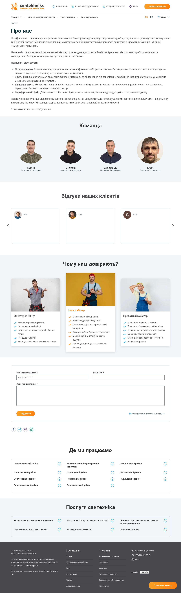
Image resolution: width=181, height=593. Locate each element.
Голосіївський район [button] (25, 472)
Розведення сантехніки (108, 574)
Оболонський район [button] (24, 478)
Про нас (69, 580)
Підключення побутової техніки (111, 580)
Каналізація (103, 562)
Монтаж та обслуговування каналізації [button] (87, 520)
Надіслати (26, 413)
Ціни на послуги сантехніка (41, 17)
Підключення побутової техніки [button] (30, 529)
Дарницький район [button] (77, 472)
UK (146, 17)
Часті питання (68, 17)
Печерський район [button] (76, 478)
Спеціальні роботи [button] (129, 529)
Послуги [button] (15, 17)
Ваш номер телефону (27, 372)
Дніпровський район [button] (131, 463)
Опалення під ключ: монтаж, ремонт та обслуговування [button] (139, 522)
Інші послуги (104, 586)
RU (151, 17)
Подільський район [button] (130, 478)
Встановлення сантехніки (109, 556)
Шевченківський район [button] (26, 463)
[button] (157, 6)
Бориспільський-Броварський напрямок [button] (83, 465)
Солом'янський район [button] (78, 485)
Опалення (103, 568)
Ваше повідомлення (26, 383)
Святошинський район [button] (26, 485)
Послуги (69, 556)
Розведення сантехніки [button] (79, 529)
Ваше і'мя (98, 372)
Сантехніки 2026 (29, 553)
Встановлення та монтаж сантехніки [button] (33, 520)
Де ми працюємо (89, 17)
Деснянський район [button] (130, 472)
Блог (67, 568)
